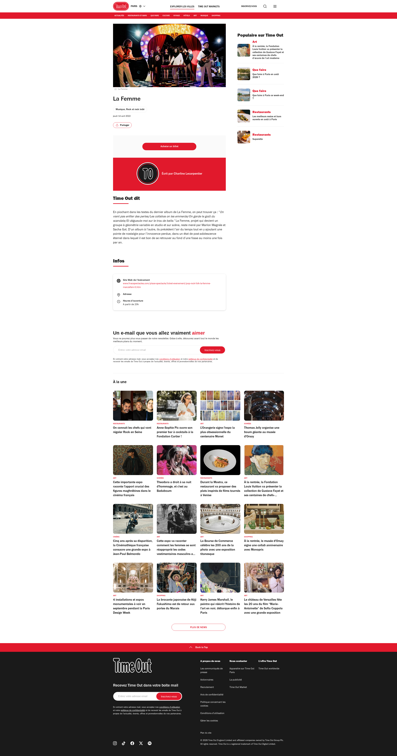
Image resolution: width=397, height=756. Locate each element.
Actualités (119, 16)
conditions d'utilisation (169, 359)
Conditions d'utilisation (212, 713)
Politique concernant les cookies (212, 704)
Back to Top (201, 647)
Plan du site (205, 733)
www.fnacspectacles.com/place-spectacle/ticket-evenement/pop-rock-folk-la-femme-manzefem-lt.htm (167, 285)
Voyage (176, 16)
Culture (166, 16)
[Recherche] (265, 6)
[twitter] (141, 743)
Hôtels (186, 16)
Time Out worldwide (269, 669)
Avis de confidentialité (211, 695)
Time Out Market (238, 687)
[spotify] (150, 743)
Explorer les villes (182, 7)
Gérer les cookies (209, 721)
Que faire (155, 16)
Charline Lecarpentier (188, 174)
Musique (204, 16)
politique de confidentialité (200, 359)
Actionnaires (206, 680)
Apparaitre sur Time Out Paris (242, 671)
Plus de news (198, 627)
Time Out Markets (209, 7)
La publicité (236, 680)
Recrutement (207, 687)
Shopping (216, 16)
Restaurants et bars (137, 16)
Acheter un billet (169, 146)
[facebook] (132, 743)
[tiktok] (123, 743)
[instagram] (115, 743)
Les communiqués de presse (211, 671)
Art (195, 16)
